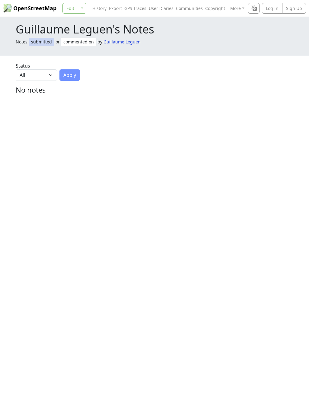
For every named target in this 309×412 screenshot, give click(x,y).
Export (115, 8)
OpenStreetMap (34, 8)
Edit (70, 8)
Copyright (215, 8)
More (235, 8)
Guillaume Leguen (122, 42)
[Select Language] (254, 8)
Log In (272, 8)
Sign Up (294, 8)
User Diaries (161, 8)
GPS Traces (135, 8)
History (99, 8)
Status (23, 65)
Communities (189, 8)
